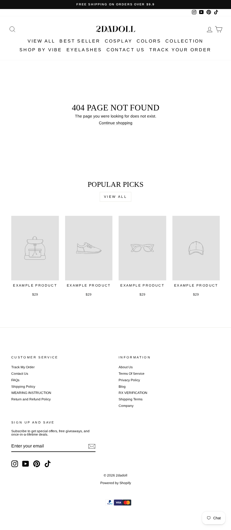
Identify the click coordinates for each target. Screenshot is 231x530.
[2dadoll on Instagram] (14, 463)
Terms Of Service (132, 374)
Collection (184, 41)
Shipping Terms (131, 399)
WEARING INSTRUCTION (31, 393)
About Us (126, 367)
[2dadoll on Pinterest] (36, 463)
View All (41, 41)
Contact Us (125, 49)
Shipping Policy (23, 387)
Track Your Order (180, 49)
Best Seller (79, 41)
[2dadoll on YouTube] (25, 463)
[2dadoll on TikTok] (47, 463)
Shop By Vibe (40, 49)
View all (115, 197)
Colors (149, 41)
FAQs (15, 380)
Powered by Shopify (115, 483)
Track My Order (23, 367)
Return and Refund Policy (31, 399)
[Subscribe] (91, 446)
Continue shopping (115, 123)
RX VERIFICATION (133, 393)
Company (126, 406)
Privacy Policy (129, 380)
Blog (122, 387)
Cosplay (118, 41)
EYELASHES (84, 49)
